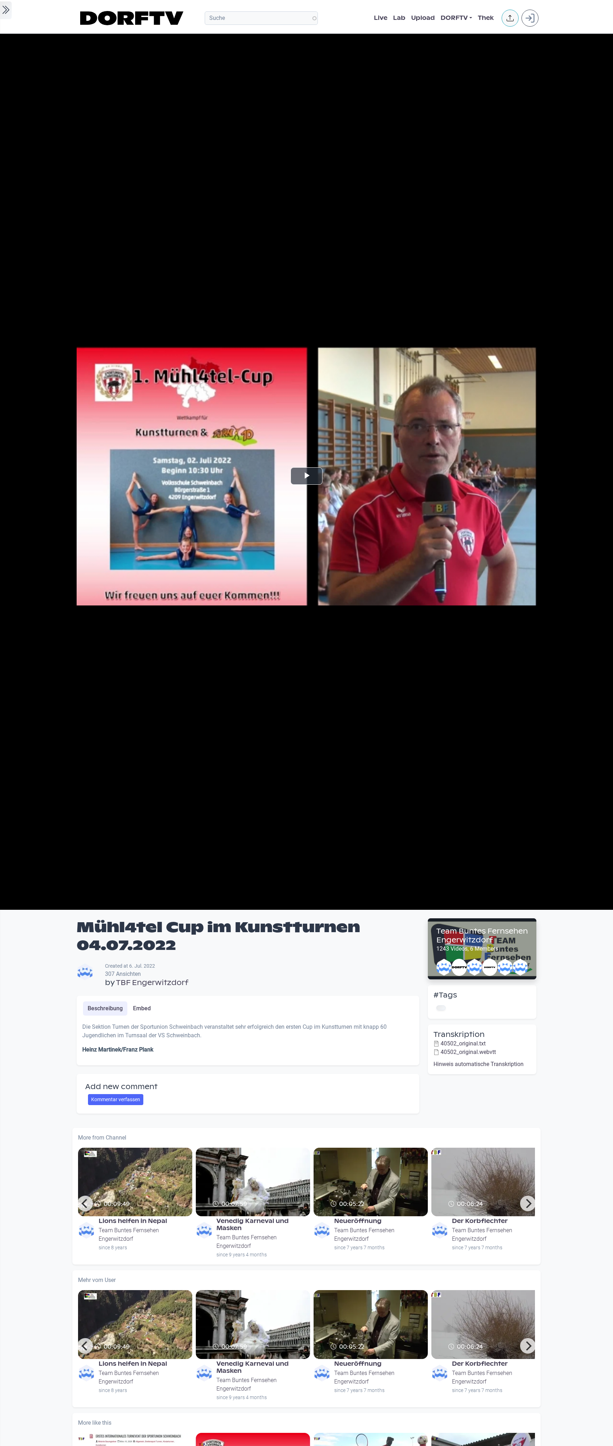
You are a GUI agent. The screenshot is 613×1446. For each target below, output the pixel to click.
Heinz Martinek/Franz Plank (117, 1049)
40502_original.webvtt (468, 1052)
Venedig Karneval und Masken (252, 1224)
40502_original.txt (463, 1043)
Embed (142, 1008)
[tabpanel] (248, 1041)
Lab (399, 18)
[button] (510, 18)
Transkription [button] (459, 1034)
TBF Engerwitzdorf (152, 982)
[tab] (105, 1008)
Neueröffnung (358, 1221)
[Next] (528, 1203)
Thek (486, 18)
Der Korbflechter (480, 1221)
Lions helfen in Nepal (133, 1221)
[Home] (133, 18)
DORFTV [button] (454, 18)
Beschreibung (105, 1008)
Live (380, 18)
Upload (423, 18)
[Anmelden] (530, 18)
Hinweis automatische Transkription (478, 1064)
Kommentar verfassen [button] (115, 1099)
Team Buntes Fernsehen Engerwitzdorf (482, 935)
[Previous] (85, 1203)
